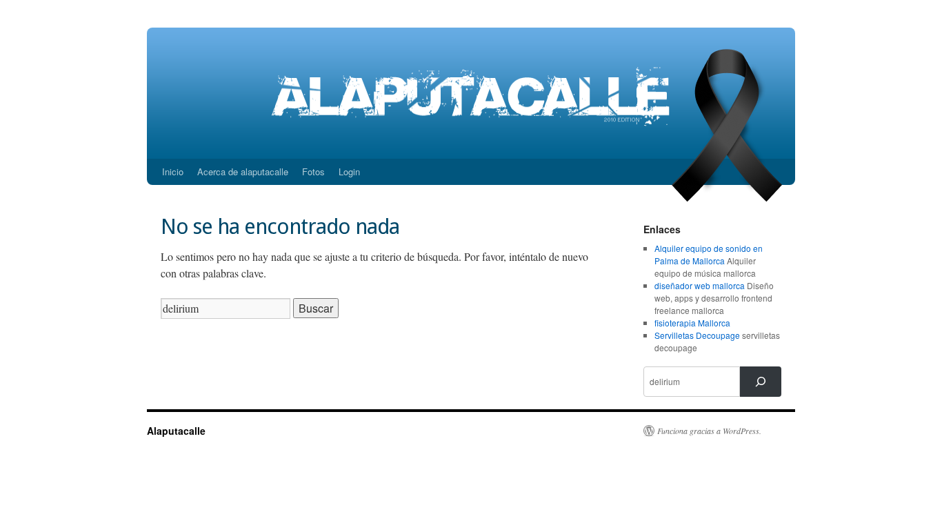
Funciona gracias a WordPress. (709, 430)
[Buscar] (760, 381)
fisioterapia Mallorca (692, 322)
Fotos (313, 171)
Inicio (172, 171)
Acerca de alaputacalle (242, 171)
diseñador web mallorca (699, 285)
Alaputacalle (176, 431)
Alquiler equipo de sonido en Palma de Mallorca (708, 254)
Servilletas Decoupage (697, 335)
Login (349, 171)
